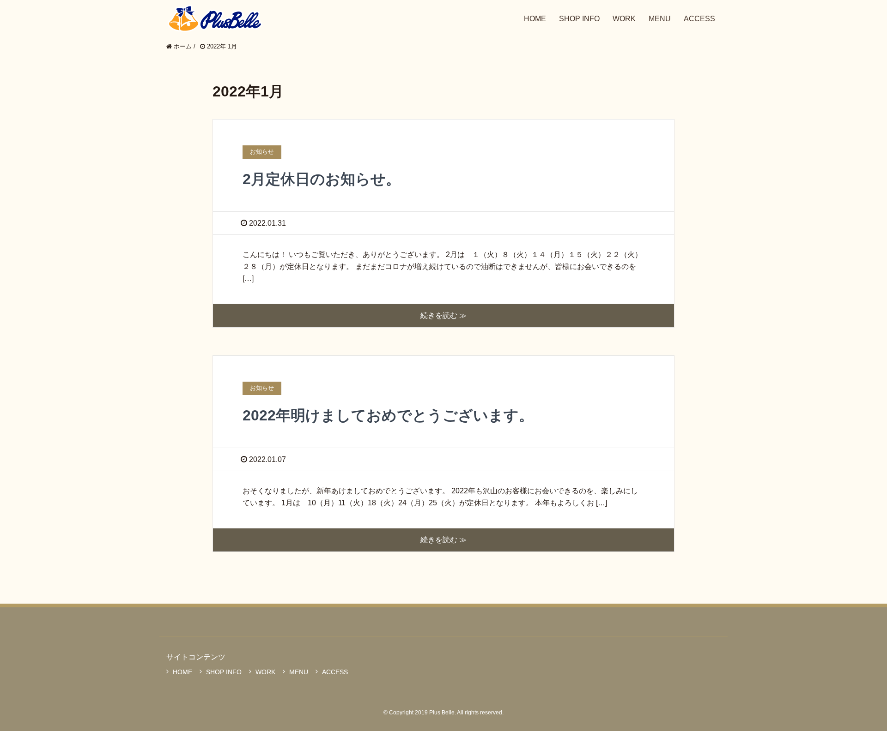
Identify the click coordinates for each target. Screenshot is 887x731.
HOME (182, 672)
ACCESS (335, 672)
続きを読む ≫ (443, 315)
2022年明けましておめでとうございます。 (388, 415)
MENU (298, 672)
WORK (265, 672)
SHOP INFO (224, 672)
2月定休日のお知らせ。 (322, 179)
